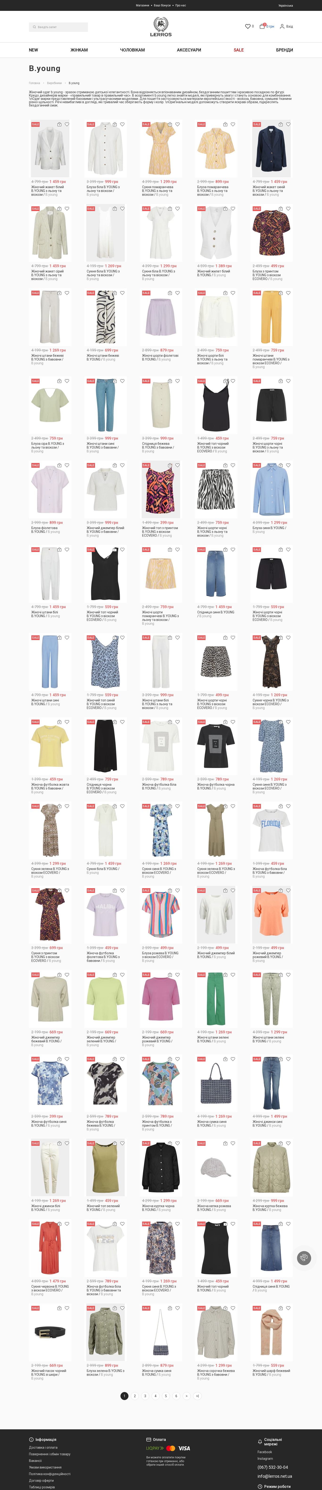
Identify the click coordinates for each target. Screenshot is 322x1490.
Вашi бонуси (162, 5)
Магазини (142, 5)
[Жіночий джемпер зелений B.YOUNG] (105, 999)
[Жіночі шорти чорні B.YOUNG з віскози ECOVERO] (271, 574)
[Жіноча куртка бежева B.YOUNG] (271, 1168)
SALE (239, 49)
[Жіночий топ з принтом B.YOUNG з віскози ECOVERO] (161, 489)
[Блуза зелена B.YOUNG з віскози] (105, 1332)
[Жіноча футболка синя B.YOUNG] (50, 1083)
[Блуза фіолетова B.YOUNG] (50, 489)
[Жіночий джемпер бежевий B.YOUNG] (50, 999)
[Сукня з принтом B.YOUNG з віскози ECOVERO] (50, 915)
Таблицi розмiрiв (42, 1487)
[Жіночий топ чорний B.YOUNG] (216, 1248)
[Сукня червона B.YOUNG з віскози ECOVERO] (50, 1248)
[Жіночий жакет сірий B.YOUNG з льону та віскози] (50, 233)
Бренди (284, 49)
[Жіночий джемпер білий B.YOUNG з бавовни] (105, 489)
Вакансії (35, 1461)
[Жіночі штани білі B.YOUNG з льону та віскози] (161, 662)
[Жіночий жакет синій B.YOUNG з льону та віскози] (271, 149)
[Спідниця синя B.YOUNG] (216, 574)
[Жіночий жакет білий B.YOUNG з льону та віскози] (50, 149)
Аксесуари (189, 49)
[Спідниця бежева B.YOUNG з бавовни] (161, 405)
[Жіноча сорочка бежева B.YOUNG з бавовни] (216, 1332)
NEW (33, 49)
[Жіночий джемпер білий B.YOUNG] (216, 915)
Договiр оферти (41, 1480)
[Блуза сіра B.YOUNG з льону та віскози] (50, 405)
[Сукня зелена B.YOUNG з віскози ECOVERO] (50, 830)
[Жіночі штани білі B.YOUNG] (50, 574)
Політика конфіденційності (49, 1474)
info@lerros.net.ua (275, 1476)
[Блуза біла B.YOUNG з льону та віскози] (105, 149)
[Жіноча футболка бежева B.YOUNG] (105, 1083)
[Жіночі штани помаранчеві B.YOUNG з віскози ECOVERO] (271, 317)
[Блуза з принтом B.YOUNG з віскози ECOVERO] (271, 233)
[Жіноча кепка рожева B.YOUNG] (216, 1168)
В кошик (50, 193)
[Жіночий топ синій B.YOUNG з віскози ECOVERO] (105, 662)
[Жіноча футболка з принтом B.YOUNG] (161, 1083)
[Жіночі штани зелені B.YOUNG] (216, 999)
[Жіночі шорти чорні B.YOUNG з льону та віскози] (271, 405)
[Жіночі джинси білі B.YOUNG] (50, 1168)
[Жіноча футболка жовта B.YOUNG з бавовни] (50, 746)
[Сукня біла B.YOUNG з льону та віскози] (105, 233)
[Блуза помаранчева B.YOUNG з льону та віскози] (216, 149)
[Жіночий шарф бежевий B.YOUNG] (271, 1332)
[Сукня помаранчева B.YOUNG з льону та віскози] (161, 149)
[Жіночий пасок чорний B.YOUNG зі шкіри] (50, 1332)
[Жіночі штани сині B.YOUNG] (50, 662)
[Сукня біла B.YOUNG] (105, 830)
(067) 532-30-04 (273, 1467)
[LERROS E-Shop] (161, 26)
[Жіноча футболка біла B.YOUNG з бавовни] (271, 830)
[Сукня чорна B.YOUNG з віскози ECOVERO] (271, 662)
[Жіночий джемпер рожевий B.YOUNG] (271, 915)
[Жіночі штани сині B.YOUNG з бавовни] (105, 405)
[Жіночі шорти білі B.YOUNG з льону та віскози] (216, 317)
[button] (304, 1258)
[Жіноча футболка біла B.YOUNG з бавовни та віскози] (105, 1248)
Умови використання (45, 1467)
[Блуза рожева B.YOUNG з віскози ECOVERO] (161, 915)
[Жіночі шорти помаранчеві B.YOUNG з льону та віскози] (161, 574)
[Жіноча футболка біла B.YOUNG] (161, 746)
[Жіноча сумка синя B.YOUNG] (216, 1083)
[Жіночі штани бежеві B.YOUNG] (105, 317)
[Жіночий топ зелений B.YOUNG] (105, 1168)
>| (197, 1396)
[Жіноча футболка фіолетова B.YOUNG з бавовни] (105, 915)
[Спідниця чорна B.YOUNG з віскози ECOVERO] (105, 746)
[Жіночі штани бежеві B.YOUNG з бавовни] (50, 317)
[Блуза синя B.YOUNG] (271, 489)
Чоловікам (132, 49)
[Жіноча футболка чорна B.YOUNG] (216, 746)
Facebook (265, 1452)
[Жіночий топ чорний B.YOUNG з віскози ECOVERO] (216, 405)
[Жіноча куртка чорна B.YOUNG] (161, 1168)
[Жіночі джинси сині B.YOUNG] (271, 1083)
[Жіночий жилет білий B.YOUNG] (216, 233)
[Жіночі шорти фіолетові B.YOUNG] (161, 317)
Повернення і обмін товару (49, 1454)
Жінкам (79, 49)
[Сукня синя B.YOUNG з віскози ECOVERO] (271, 746)
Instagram (265, 1458)
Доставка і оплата (43, 1447)
